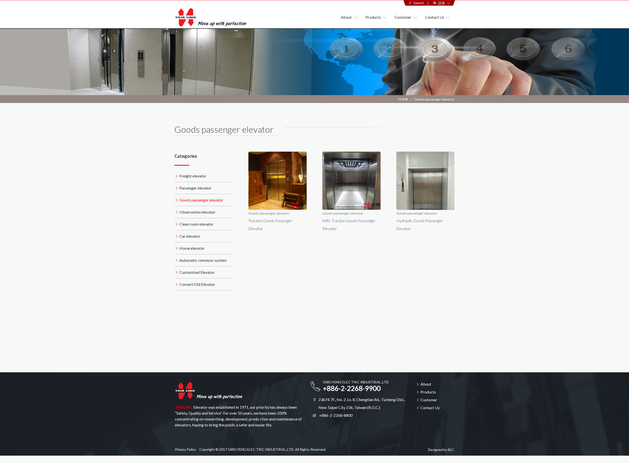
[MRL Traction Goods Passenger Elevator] (351, 181)
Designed (435, 450)
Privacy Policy (185, 449)
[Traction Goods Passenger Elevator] (277, 181)
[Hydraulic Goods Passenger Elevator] (425, 181)
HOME (403, 99)
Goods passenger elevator (434, 99)
